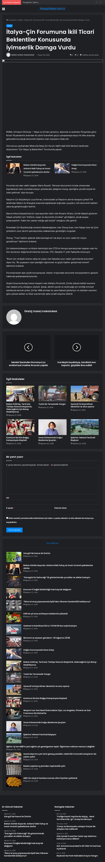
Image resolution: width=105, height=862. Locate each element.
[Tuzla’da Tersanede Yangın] (52, 393)
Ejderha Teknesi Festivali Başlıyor (83, 439)
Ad (8, 498)
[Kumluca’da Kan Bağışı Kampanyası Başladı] (20, 427)
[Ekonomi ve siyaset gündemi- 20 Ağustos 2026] (13, 641)
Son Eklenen (52, 543)
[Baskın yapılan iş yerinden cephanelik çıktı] (13, 770)
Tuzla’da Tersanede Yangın (52, 404)
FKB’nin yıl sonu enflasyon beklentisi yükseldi (45, 613)
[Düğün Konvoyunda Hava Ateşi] (61, 168)
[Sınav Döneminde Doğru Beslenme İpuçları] (52, 427)
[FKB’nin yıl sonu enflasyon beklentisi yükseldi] (13, 617)
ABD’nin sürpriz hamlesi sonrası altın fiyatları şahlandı (50, 778)
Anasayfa (12, 20)
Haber (20, 20)
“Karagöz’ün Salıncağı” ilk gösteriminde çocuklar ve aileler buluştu (50, 2)
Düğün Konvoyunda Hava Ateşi (38, 650)
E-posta (10, 508)
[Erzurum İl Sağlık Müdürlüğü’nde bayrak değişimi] (13, 593)
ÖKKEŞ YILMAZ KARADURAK (22, 55)
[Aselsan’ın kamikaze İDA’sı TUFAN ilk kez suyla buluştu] (13, 629)
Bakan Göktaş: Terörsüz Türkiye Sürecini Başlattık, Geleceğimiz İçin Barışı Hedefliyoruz (19, 408)
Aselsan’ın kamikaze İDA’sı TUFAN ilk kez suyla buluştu (50, 625)
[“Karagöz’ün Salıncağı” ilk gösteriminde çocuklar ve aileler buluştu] (13, 581)
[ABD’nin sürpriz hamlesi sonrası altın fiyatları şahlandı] (13, 782)
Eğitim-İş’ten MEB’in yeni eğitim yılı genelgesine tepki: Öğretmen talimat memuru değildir (50, 746)
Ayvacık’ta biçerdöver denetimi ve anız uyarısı (82, 405)
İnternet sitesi (60, 508)
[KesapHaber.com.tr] (52, 8)
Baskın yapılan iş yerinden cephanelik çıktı (44, 766)
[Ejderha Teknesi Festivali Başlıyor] (85, 427)
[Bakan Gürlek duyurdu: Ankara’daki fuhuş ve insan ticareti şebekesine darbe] (13, 168)
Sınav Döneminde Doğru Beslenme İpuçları (50, 439)
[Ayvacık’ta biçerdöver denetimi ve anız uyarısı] (85, 393)
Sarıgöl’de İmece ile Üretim (36, 553)
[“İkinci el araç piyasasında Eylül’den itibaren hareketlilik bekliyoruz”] (13, 605)
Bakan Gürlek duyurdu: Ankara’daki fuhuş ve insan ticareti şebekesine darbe (37, 168)
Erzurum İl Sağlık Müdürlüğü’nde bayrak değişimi (47, 589)
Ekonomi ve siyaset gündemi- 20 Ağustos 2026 (46, 637)
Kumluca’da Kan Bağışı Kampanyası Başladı (17, 439)
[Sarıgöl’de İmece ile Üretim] (13, 557)
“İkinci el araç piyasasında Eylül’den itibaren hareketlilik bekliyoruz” (57, 601)
